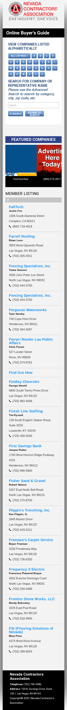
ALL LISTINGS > (19, 56)
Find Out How (20, 179)
